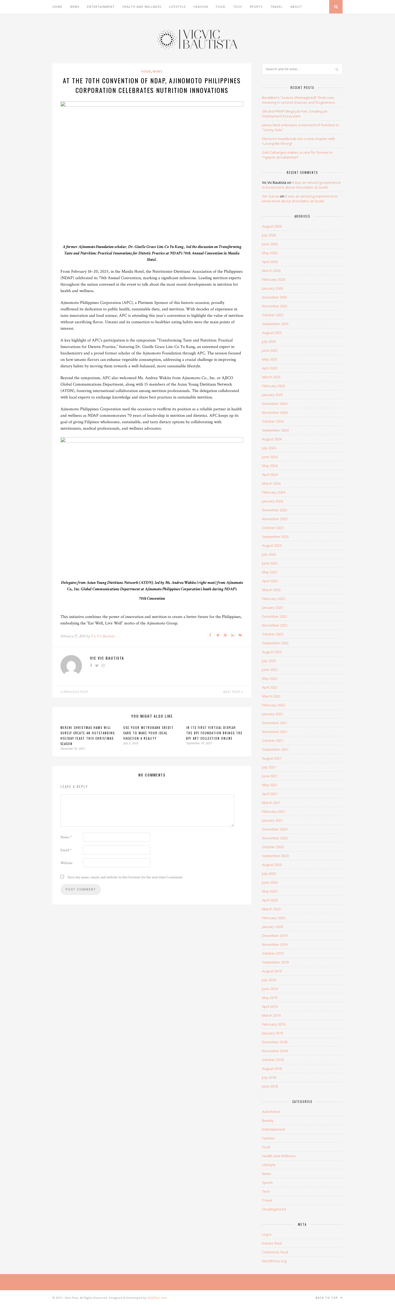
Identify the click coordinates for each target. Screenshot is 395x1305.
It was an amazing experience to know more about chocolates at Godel (301, 185)
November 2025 (275, 306)
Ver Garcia (270, 196)
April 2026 (270, 261)
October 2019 (272, 953)
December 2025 (274, 297)
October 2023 (272, 527)
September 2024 (275, 430)
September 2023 (275, 536)
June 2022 (270, 669)
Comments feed (275, 1252)
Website (66, 863)
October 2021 (272, 740)
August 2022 (272, 651)
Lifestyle (177, 7)
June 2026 (270, 244)
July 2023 (269, 554)
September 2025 (275, 323)
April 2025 (270, 368)
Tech (237, 7)
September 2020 (275, 855)
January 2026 (272, 288)
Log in (266, 1234)
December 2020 (274, 829)
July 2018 (269, 1077)
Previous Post (75, 692)
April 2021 (270, 793)
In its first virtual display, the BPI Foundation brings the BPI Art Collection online (214, 732)
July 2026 (269, 235)
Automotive (271, 1111)
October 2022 (272, 634)
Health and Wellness (142, 7)
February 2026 (273, 279)
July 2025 (269, 341)
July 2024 (269, 447)
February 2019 (273, 1024)
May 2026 (269, 252)
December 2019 (274, 935)
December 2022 (274, 616)
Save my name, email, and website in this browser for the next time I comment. (125, 877)
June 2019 (270, 988)
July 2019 (269, 979)
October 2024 (272, 421)
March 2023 (271, 589)
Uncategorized (274, 1209)
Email (65, 850)
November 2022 (275, 625)
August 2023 (272, 545)
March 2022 (271, 696)
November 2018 (275, 1050)
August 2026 (272, 226)
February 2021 (273, 811)
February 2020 (273, 917)
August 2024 (272, 439)
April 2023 (270, 580)
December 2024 (274, 403)
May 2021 (269, 784)
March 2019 (271, 1015)
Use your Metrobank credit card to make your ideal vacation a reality (148, 732)
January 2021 (272, 820)
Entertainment (101, 7)
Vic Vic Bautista (103, 636)
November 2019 (275, 944)
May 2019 (269, 997)
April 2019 (270, 1006)
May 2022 (269, 678)
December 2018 (274, 1042)
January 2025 (272, 394)
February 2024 (273, 492)
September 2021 (275, 749)
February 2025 (273, 385)
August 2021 (272, 758)
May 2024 (269, 465)
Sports (256, 7)
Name (66, 837)
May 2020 (269, 891)
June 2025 (270, 350)
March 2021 (271, 802)
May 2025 (269, 359)
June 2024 (270, 456)
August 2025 (272, 332)
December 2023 (274, 510)
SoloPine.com (157, 1298)
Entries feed (272, 1243)
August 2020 (272, 864)
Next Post (232, 692)
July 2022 (269, 660)
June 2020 (270, 882)
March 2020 (271, 909)
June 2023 (270, 563)
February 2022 (273, 705)
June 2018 (270, 1086)
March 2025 (271, 377)
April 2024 (270, 474)
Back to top (327, 1298)
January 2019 (272, 1033)
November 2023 (275, 518)
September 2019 (275, 962)
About (296, 7)
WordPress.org (274, 1261)
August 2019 (272, 971)
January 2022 (272, 713)
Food (220, 7)
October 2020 (272, 846)
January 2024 (272, 501)
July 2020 (269, 873)
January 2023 (272, 607)
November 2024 (275, 412)
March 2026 (271, 270)
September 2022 (275, 643)
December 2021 (274, 722)
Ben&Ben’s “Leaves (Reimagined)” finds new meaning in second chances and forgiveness (298, 100)
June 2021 (270, 776)
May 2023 (269, 572)
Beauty (268, 1120)
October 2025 (272, 314)
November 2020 (275, 838)
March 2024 (271, 483)
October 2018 (272, 1059)
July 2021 (269, 767)
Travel (276, 7)
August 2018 (272, 1068)
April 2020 (270, 900)
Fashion (200, 7)
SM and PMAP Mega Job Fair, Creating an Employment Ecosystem (295, 113)
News (74, 7)
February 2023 (273, 598)
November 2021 (275, 731)
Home (57, 7)
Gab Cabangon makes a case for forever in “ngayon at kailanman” (297, 155)
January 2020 (272, 926)
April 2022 (270, 687)
